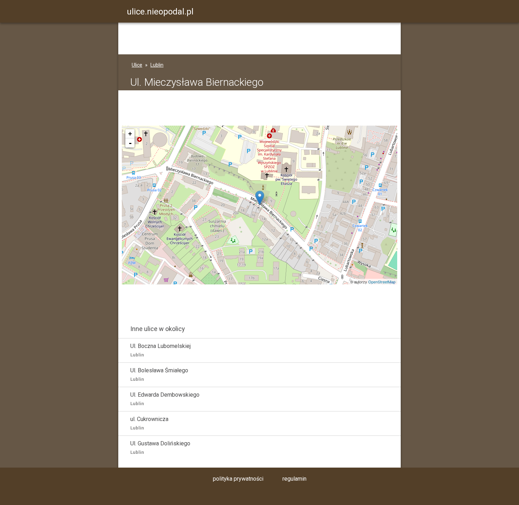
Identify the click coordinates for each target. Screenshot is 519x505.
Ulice (137, 65)
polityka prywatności (238, 478)
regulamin (294, 478)
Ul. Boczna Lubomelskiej (160, 350)
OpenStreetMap (381, 281)
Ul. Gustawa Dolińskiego (160, 447)
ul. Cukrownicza (149, 423)
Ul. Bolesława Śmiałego (159, 374)
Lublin (156, 65)
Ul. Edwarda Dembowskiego (164, 398)
